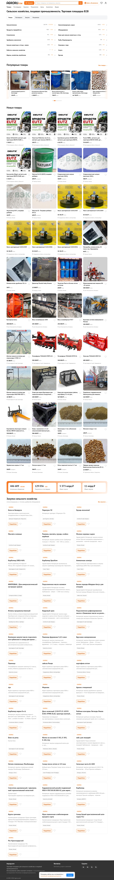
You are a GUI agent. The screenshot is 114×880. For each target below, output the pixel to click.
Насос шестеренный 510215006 (42, 247)
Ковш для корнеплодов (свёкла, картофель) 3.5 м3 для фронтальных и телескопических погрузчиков (68, 393)
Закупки (26, 7)
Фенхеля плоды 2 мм (90, 429)
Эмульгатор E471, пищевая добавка (15, 211)
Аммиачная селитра (84, 560)
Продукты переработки (14, 30)
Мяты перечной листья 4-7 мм (67, 465)
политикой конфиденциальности (51, 876)
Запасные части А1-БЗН (85, 764)
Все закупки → (102, 502)
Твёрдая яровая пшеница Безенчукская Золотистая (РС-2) (93, 466)
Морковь (45, 687)
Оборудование (63, 30)
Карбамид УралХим (49, 560)
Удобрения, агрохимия (14, 40)
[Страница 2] (55, 100)
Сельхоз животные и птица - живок (18, 45)
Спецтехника (11, 35)
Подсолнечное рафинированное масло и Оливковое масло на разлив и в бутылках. (90, 613)
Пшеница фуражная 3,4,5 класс (54, 637)
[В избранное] (29, 138)
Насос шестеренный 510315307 (68, 210)
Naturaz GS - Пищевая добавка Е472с (41, 211)
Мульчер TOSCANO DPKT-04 (92, 356)
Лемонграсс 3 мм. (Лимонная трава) (67, 430)
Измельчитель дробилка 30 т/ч (16, 283)
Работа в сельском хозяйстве (16, 50)
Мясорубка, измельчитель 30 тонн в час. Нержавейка (92, 248)
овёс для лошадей (83, 737)
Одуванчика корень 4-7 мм (15, 465)
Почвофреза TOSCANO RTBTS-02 (42, 356)
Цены (42, 7)
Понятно (70, 875)
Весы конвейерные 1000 (40, 320)
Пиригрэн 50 (47, 510)
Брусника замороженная (86, 637)
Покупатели (34, 7)
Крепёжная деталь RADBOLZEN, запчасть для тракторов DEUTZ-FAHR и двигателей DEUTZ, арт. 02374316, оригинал (67, 139)
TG (91, 867)
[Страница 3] (56, 100)
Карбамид (80, 788)
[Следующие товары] (107, 84)
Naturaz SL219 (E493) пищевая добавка (42, 175)
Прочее (60, 55)
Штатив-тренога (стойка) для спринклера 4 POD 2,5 (16, 357)
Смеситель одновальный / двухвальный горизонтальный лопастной (22, 789)
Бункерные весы (12, 320)
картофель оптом (83, 663)
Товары (9, 7)
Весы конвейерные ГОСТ (65, 320)
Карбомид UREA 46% (16, 560)
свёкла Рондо (47, 663)
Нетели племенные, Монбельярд (21, 764)
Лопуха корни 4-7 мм (39, 465)
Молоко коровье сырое (85, 534)
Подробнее (13, 524)
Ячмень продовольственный (19, 611)
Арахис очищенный (84, 687)
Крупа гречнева (14, 814)
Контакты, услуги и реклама (62, 866)
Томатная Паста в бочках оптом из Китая (68, 284)
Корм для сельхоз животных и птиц (69, 35)
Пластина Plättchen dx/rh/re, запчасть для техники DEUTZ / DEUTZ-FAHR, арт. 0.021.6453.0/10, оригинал (41, 139)
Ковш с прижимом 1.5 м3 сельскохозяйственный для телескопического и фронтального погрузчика (40, 430)
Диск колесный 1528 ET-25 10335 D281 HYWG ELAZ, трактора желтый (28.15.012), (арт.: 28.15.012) (56, 713)
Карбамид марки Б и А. (17, 711)
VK (83, 867)
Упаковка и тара (63, 45)
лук (9, 687)
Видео (57, 7)
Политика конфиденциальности (25, 873)
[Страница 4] (57, 100)
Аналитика (49, 7)
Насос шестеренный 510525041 (68, 247)
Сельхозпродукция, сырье (66, 25)
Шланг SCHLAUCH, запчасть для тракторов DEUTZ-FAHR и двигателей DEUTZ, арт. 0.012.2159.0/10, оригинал (16, 139)
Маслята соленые (15, 534)
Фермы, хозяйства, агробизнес (16, 55)
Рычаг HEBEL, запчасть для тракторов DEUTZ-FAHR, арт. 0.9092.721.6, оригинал (92, 139)
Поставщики (17, 7)
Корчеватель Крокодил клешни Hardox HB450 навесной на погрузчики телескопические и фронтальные (16, 430)
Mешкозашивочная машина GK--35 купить (93, 284)
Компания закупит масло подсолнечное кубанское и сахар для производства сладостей (22, 639)
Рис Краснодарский (16, 840)
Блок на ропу (13, 737)
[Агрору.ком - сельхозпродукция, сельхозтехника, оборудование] (14, 3)
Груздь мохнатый (83, 510)
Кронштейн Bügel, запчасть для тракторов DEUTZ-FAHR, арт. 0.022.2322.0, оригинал (17, 175)
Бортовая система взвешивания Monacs (93, 321)
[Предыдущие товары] (6, 84)
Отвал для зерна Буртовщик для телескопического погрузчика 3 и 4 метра (42, 393)
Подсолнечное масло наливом (54, 584)
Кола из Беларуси (15, 510)
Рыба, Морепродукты (65, 40)
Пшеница (11, 663)
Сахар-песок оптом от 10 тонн (54, 764)
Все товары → (103, 65)
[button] (80, 3)
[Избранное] (101, 3)
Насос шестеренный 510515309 (17, 247)
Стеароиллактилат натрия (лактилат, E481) (66, 175)
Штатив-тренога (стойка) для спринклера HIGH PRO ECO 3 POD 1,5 (16, 393)
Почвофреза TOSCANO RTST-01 (67, 356)
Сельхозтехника (12, 25)
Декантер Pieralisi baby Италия (42, 283)
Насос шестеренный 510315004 (93, 210)
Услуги (60, 50)
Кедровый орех (48, 611)
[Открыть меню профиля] (105, 3)
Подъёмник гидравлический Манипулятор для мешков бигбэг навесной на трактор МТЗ (93, 393)
